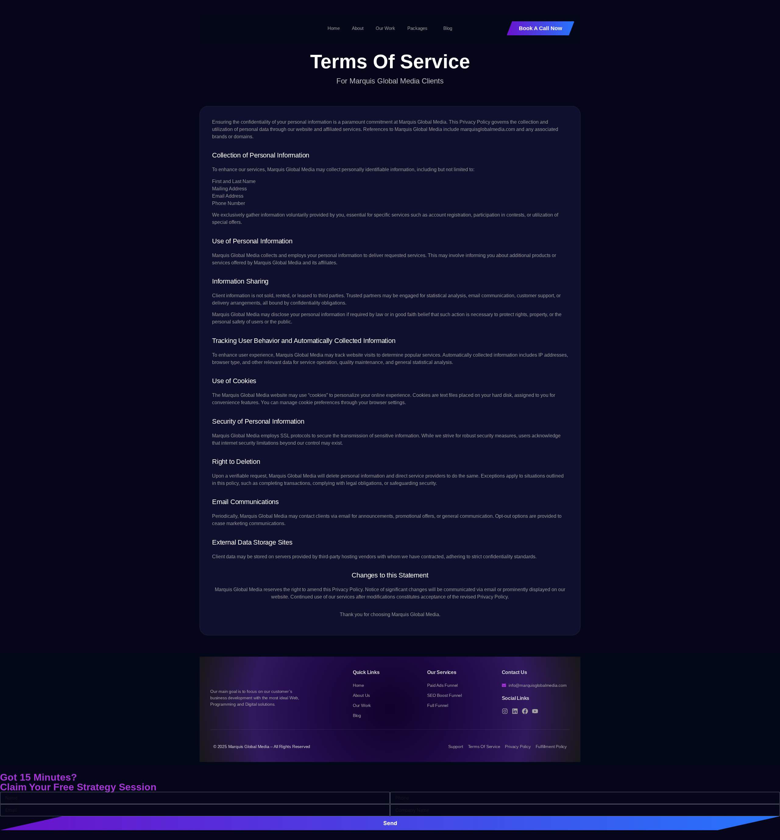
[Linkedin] (515, 711)
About (357, 28)
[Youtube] (535, 711)
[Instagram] (505, 711)
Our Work (385, 28)
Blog (447, 28)
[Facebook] (525, 711)
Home (334, 28)
